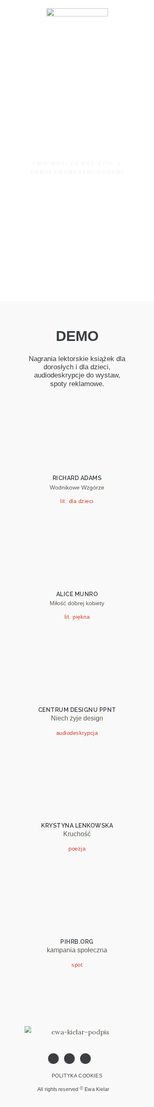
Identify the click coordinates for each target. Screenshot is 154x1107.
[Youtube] (69, 1058)
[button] (143, 86)
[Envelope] (85, 1058)
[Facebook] (53, 1058)
